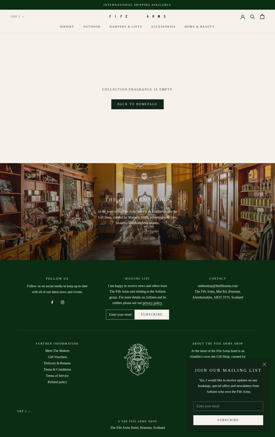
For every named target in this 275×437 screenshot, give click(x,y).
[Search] (252, 16)
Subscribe (228, 420)
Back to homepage (138, 104)
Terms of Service (57, 376)
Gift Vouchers (57, 357)
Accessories (163, 26)
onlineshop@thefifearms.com (218, 286)
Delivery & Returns (57, 363)
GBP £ (15, 16)
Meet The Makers (57, 351)
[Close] (264, 364)
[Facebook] (52, 302)
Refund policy (57, 382)
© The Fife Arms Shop (137, 421)
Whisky (67, 26)
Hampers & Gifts (126, 26)
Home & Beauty (200, 26)
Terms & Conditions (57, 369)
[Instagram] (62, 302)
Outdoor (92, 26)
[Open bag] (262, 16)
